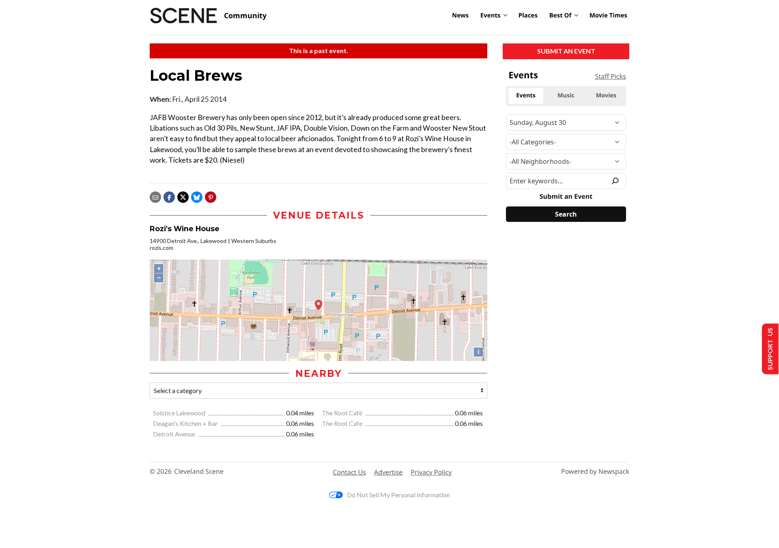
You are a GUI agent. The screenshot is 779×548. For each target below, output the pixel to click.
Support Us (769, 349)
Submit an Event (566, 51)
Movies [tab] (606, 95)
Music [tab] (566, 95)
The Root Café (343, 413)
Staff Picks (610, 76)
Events (490, 15)
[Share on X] (183, 196)
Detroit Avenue (174, 434)
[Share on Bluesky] (196, 196)
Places (528, 15)
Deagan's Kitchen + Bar (186, 423)
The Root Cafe (343, 423)
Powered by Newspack (595, 471)
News (460, 15)
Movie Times (608, 15)
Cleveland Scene (199, 471)
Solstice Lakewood (180, 413)
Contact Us (349, 472)
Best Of (560, 15)
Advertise (388, 472)
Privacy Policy (431, 472)
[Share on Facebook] (169, 196)
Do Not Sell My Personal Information (398, 495)
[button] (210, 196)
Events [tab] (526, 95)
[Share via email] (155, 196)
